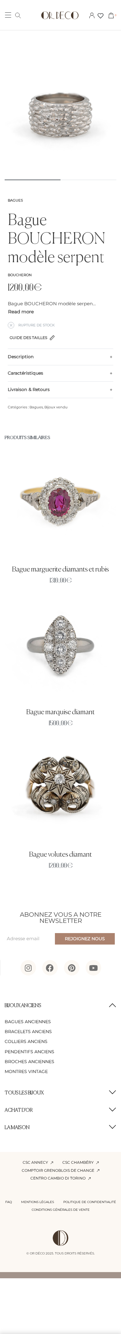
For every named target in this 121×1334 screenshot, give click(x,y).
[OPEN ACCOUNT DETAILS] (91, 15)
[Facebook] (50, 968)
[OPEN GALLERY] (60, 117)
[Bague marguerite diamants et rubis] (60, 503)
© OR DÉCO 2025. (40, 1253)
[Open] (100, 15)
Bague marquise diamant (60, 712)
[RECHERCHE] (18, 15)
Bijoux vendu (56, 407)
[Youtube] (93, 968)
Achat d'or (19, 1110)
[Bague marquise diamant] (60, 646)
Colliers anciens (26, 1041)
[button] (60, 1006)
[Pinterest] (71, 968)
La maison (17, 1127)
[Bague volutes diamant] (60, 788)
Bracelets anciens (28, 1031)
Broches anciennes (29, 1061)
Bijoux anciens (23, 1005)
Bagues (15, 200)
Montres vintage (26, 1071)
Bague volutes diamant (60, 854)
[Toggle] (21, 312)
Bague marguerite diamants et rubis (60, 569)
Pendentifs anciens (29, 1051)
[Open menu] (8, 15)
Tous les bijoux (24, 1093)
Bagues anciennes (28, 1021)
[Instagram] (28, 968)
